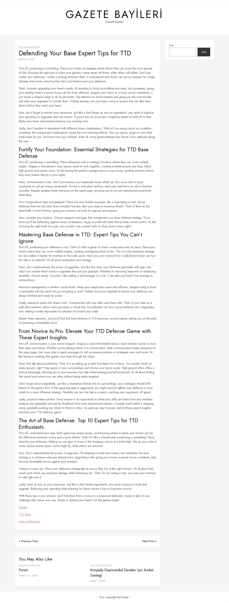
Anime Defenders (29, 522)
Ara (171, 45)
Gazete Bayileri (114, 14)
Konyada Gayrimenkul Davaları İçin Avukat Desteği (122, 572)
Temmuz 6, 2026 (28, 575)
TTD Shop (25, 514)
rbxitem (23, 507)
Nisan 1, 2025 (97, 581)
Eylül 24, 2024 (26, 59)
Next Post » (149, 541)
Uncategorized (29, 47)
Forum (23, 570)
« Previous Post (28, 541)
